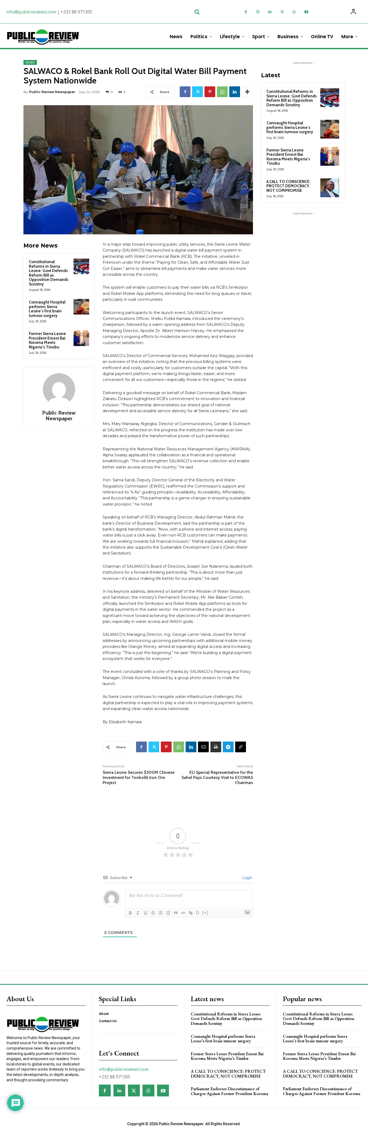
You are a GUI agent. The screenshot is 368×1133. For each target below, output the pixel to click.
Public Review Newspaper (52, 92)
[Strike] (153, 913)
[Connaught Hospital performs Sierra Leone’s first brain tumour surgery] (81, 307)
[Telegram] (228, 747)
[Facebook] (246, 12)
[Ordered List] (160, 913)
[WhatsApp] (294, 12)
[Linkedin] (270, 12)
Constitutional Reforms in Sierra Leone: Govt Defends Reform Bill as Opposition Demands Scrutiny (48, 273)
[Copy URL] (240, 747)
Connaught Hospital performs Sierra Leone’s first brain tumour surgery (47, 309)
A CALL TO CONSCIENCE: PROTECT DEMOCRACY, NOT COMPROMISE (288, 186)
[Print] (215, 747)
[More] (247, 91)
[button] (196, 11)
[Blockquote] (175, 913)
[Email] (203, 747)
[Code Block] (183, 913)
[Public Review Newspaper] (59, 389)
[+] (205, 912)
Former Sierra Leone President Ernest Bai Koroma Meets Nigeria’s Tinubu (47, 340)
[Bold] (130, 913)
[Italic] (138, 913)
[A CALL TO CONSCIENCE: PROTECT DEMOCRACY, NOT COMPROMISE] (329, 187)
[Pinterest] (209, 91)
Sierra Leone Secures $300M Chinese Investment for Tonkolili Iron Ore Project (139, 777)
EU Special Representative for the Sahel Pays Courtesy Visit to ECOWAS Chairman (217, 777)
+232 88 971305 (76, 12)
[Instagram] (258, 12)
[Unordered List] (168, 913)
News (30, 62)
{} (198, 912)
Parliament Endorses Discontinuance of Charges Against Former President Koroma (229, 1091)
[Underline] (145, 913)
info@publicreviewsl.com (31, 12)
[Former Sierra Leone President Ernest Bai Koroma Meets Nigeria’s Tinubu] (81, 338)
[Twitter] (282, 12)
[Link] (191, 913)
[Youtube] (306, 12)
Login (246, 877)
